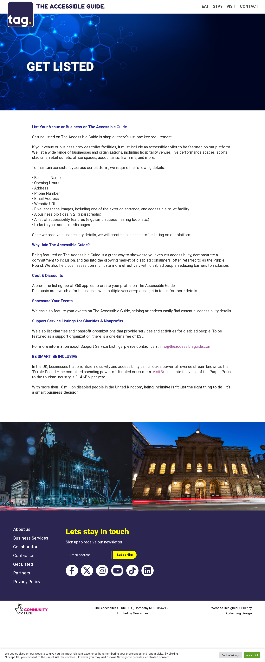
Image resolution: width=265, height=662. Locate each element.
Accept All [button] (252, 655)
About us (21, 529)
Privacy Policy (26, 581)
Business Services (30, 538)
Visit (231, 6)
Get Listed (23, 564)
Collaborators (26, 546)
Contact (249, 6)
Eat (205, 6)
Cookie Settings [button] (231, 655)
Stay (218, 6)
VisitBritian (162, 371)
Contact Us (23, 555)
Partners (21, 573)
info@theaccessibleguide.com (185, 346)
